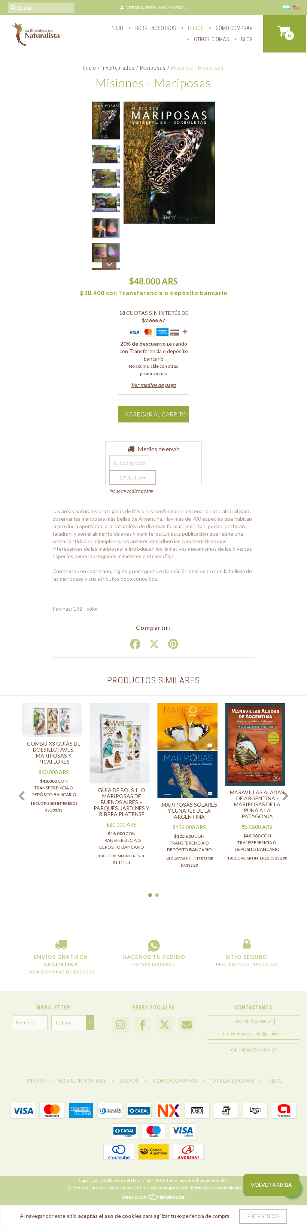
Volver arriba (271, 1185)
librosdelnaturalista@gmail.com (253, 1033)
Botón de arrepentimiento (216, 1187)
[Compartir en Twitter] (154, 644)
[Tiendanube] (153, 1199)
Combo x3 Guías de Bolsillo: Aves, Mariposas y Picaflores (53, 752)
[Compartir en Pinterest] (173, 644)
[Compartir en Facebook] (135, 644)
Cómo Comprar (234, 28)
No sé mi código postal (131, 491)
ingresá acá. (176, 1187)
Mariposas (153, 68)
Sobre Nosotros (155, 28)
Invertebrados (118, 68)
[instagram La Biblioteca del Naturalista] (120, 1025)
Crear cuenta (141, 7)
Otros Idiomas (211, 39)
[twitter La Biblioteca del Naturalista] (164, 1025)
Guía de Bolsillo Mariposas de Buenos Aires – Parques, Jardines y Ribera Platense (121, 802)
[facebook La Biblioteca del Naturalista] (142, 1025)
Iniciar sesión (172, 7)
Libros (195, 28)
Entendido (263, 1216)
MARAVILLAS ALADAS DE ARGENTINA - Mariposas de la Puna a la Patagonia (257, 804)
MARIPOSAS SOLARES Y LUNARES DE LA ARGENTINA (189, 810)
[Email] (186, 1025)
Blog (246, 39)
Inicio (116, 28)
